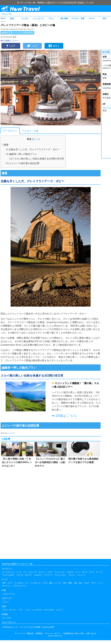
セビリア (28, 575)
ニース (18, 572)
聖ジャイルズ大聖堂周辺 (22, 32)
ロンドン (42, 572)
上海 (75, 583)
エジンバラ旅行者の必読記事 (22, 163)
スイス (91, 572)
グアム (5, 610)
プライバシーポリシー (53, 633)
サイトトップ (20, 633)
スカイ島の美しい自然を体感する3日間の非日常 (36, 158)
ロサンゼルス (49, 610)
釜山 (51, 583)
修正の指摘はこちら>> (9, 40)
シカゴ (27, 610)
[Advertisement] (51, 512)
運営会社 (30, 633)
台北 (64, 583)
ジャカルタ (18, 583)
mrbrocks (11, 433)
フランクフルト (60, 575)
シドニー (5, 602)
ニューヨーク (37, 610)
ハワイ (20, 610)
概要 (5, 144)
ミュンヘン (81, 575)
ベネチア (69, 572)
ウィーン (99, 572)
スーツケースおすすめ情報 (30, 627)
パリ (25, 572)
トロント (59, 610)
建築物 (5, 32)
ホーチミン (6, 586)
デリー (10, 583)
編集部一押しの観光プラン (21, 154)
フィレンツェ (59, 572)
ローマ (84, 572)
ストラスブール (8, 572)
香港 (70, 583)
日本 (4, 583)
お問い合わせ (91, 633)
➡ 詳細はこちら (64, 416)
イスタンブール (8, 594)
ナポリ (50, 572)
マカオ (86, 583)
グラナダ (19, 575)
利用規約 (39, 633)
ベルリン (71, 575)
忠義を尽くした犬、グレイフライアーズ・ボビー (33, 149)
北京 (80, 583)
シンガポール (35, 583)
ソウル (44, 583)
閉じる (36, 139)
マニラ (93, 583)
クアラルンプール (20, 586)
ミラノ (77, 572)
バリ (26, 583)
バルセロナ (38, 575)
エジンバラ (6, 14)
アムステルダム (8, 575)
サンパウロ (6, 618)
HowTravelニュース (10, 627)
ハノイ (100, 583)
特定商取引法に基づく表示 (73, 633)
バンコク (57, 583)
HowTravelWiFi (48, 627)
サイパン (12, 610)
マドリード (48, 575)
